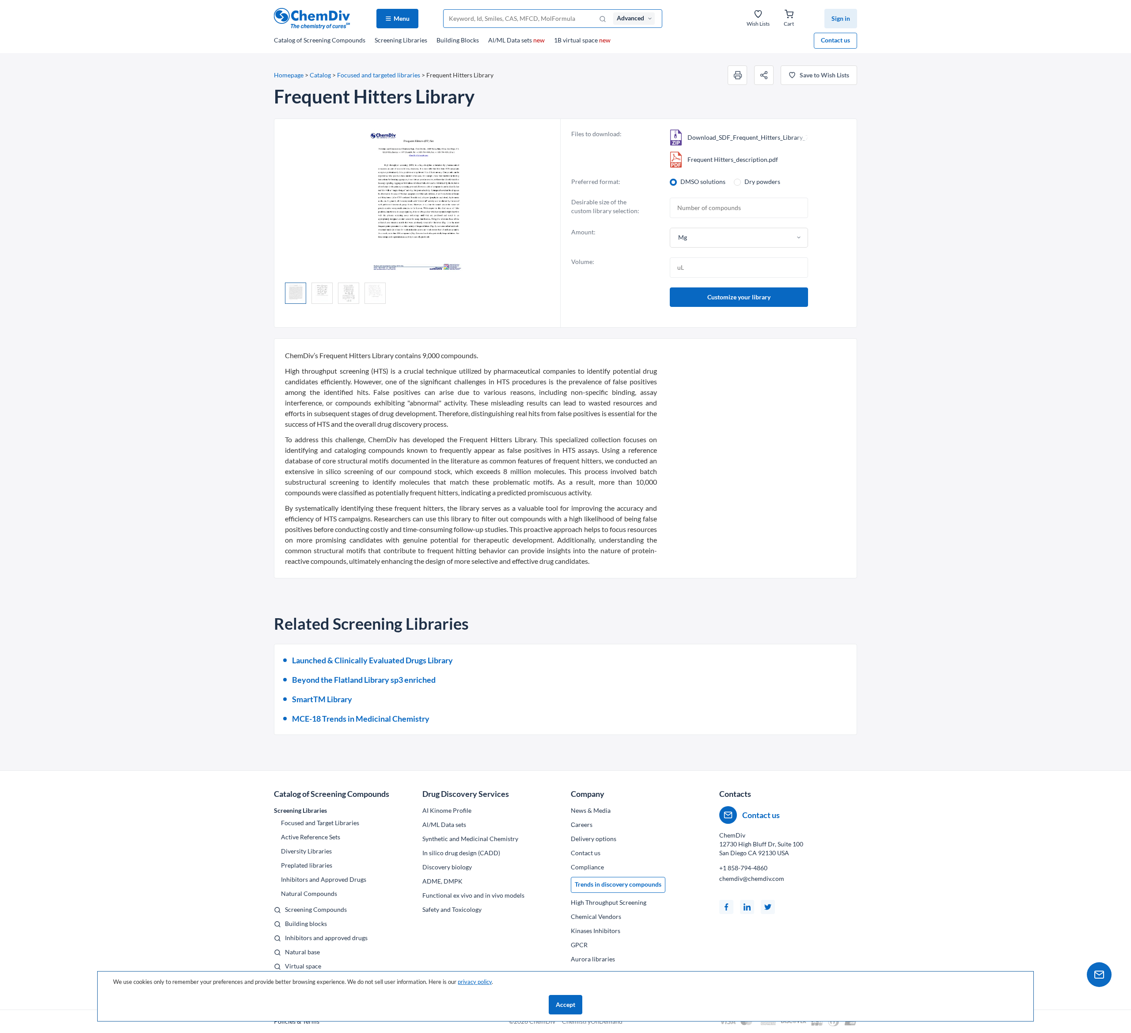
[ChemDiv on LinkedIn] (747, 907)
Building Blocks (457, 40)
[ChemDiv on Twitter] (768, 907)
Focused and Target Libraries (320, 822)
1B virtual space (582, 40)
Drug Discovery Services (465, 794)
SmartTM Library (322, 699)
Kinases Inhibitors (595, 930)
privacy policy (475, 981)
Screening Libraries (401, 40)
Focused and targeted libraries (378, 75)
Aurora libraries (593, 959)
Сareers (581, 824)
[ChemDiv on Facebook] (726, 907)
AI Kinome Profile (446, 810)
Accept (565, 1004)
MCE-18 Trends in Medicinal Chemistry (360, 718)
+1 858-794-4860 (743, 868)
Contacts (735, 794)
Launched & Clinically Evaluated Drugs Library (372, 660)
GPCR (579, 945)
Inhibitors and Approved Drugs (323, 879)
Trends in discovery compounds (618, 884)
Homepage (289, 75)
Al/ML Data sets (516, 40)
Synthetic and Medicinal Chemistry (470, 838)
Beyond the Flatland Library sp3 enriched (364, 680)
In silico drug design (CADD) (461, 853)
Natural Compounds (309, 893)
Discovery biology (447, 867)
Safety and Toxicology (452, 909)
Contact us (835, 40)
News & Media (591, 810)
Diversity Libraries (306, 851)
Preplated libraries (306, 865)
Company (587, 794)
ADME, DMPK (442, 881)
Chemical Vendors (596, 916)
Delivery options (593, 838)
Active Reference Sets (310, 837)
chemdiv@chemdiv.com (751, 878)
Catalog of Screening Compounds (331, 794)
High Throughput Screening (608, 902)
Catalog (319, 40)
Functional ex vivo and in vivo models (473, 895)
